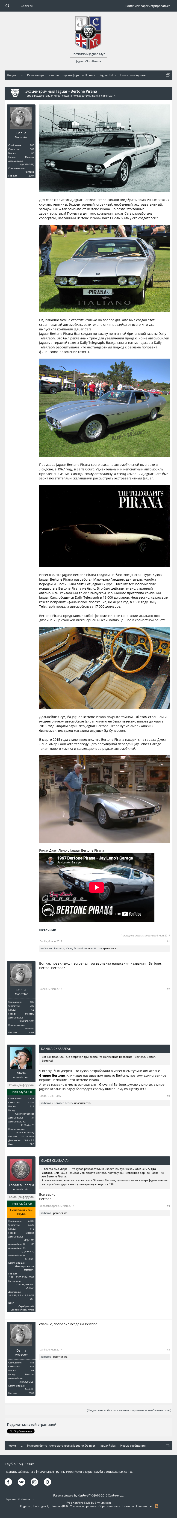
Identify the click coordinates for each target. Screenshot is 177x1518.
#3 (168, 1095)
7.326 (31, 1098)
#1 (168, 941)
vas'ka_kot (47, 948)
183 (32, 145)
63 (32, 153)
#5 (168, 1349)
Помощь (128, 1506)
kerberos (59, 948)
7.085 (31, 1220)
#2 (168, 989)
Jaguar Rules (52, 95)
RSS (156, 1506)
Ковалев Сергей (64, 1103)
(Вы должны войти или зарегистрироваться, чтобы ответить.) (129, 1410)
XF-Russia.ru (25, 1499)
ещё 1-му (96, 948)
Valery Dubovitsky (77, 948)
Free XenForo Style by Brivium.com (88, 1503)
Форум (27, 5)
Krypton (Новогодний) (34, 1506)
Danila (96, 95)
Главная (142, 1506)
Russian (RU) (60, 1506)
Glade (21, 1073)
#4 (168, 1205)
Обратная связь (109, 1506)
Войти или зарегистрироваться (147, 6)
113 (32, 1106)
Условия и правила (83, 1506)
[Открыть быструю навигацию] (167, 75)
